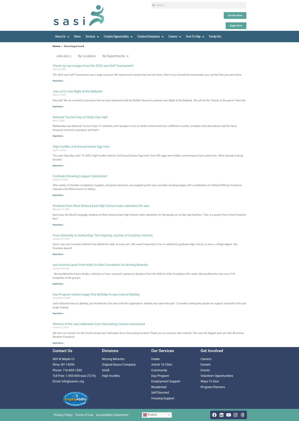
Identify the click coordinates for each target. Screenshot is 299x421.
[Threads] (242, 415)
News (77, 36)
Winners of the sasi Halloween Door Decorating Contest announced (99, 324)
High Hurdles (111, 376)
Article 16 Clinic (161, 364)
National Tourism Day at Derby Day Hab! (80, 117)
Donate (206, 364)
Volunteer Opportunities (217, 376)
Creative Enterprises (148, 36)
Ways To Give (210, 381)
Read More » (58, 81)
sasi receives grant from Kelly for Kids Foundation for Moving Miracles (100, 265)
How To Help (193, 36)
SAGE (106, 370)
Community (159, 370)
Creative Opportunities (116, 36)
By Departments (114, 56)
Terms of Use (84, 415)
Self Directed (160, 392)
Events (205, 370)
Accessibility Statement (112, 415)
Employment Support (165, 381)
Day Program (160, 376)
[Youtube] (228, 415)
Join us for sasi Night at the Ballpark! (78, 91)
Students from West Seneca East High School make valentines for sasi (101, 206)
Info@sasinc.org (73, 381)
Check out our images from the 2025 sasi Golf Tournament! (93, 66)
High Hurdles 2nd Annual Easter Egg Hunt (81, 146)
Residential (158, 387)
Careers (172, 36)
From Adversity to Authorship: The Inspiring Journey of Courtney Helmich (103, 235)
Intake (155, 359)
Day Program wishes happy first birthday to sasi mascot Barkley (96, 294)
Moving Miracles (113, 359)
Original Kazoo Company (119, 364)
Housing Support (162, 398)
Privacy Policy (63, 415)
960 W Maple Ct (63, 359)
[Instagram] (235, 415)
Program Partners (213, 387)
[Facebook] (214, 415)
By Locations (87, 56)
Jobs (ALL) (63, 56)
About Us (60, 36)
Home (57, 46)
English (152, 414)
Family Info (215, 36)
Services (90, 36)
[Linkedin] (221, 415)
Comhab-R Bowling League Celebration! (80, 176)
